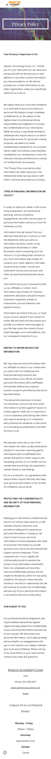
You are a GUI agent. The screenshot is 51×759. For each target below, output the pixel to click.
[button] (5, 753)
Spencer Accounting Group (25, 670)
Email (25, 693)
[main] (26, 24)
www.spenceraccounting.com (25, 687)
